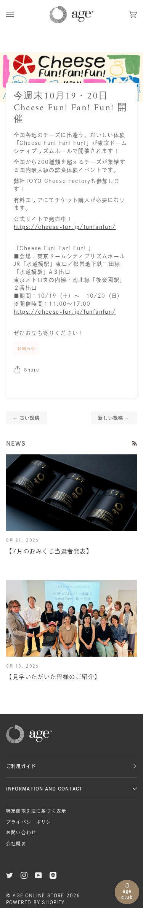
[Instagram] (24, 875)
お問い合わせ (21, 832)
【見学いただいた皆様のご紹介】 (53, 676)
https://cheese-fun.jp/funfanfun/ (65, 227)
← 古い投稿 (26, 418)
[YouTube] (38, 875)
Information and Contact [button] (44, 788)
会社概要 (16, 843)
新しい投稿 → (114, 418)
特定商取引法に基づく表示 (36, 811)
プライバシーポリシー (31, 822)
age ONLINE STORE (38, 895)
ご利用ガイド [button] (21, 766)
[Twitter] (9, 875)
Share (31, 370)
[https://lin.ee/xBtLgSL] (53, 875)
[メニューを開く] (17, 14)
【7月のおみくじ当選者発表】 (49, 551)
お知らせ (26, 348)
